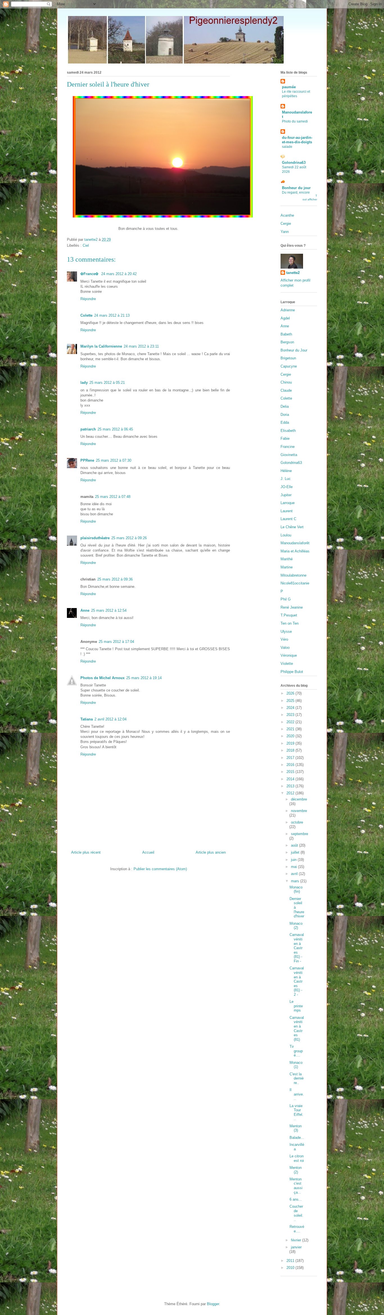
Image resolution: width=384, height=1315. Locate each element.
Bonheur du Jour (294, 350)
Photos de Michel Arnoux (102, 678)
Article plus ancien (211, 852)
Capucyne (289, 366)
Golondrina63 (294, 162)
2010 (290, 1268)
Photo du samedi (295, 121)
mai (294, 867)
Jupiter (286, 495)
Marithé (287, 559)
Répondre (88, 299)
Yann (285, 232)
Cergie (286, 223)
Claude (286, 390)
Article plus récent (86, 852)
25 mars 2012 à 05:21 (107, 382)
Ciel (86, 245)
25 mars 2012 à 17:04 (116, 642)
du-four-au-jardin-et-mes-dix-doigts (297, 139)
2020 (290, 736)
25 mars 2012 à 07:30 (113, 460)
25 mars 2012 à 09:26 (129, 538)
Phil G (286, 599)
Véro (284, 639)
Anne (84, 610)
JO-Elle (287, 487)
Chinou (286, 382)
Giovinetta (289, 455)
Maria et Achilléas (295, 551)
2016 (290, 765)
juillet (296, 852)
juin (294, 860)
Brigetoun (288, 358)
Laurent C (288, 519)
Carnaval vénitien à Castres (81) (297, 1028)
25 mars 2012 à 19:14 (144, 678)
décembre (299, 799)
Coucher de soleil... (296, 1213)
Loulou (286, 535)
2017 (290, 758)
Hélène (286, 471)
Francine (288, 447)
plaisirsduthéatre (95, 538)
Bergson (287, 342)
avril (295, 874)
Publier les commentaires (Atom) (160, 869)
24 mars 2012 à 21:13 (112, 315)
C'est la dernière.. (297, 1078)
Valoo (285, 647)
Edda (285, 422)
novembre (299, 811)
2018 (290, 750)
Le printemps (296, 1005)
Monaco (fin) (296, 889)
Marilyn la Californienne (101, 346)
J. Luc (286, 479)
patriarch (88, 429)
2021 (290, 729)
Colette (86, 315)
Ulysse (286, 631)
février (296, 1240)
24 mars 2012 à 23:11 (141, 346)
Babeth (286, 334)
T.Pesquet (289, 615)
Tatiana (86, 719)
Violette (287, 663)
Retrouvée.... (297, 1229)
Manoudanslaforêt (295, 543)
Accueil (148, 852)
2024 (290, 708)
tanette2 (293, 273)
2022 (290, 722)
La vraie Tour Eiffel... (296, 1112)
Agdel (285, 318)
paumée (289, 87)
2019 (290, 743)
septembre (299, 834)
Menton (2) (296, 1170)
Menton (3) (296, 1128)
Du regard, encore (296, 192)
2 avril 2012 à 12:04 (110, 719)
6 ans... (296, 1199)
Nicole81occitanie (295, 583)
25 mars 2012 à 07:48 (112, 497)
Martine (287, 567)
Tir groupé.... (296, 1050)
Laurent (287, 511)
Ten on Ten (290, 623)
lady (84, 382)
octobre (297, 822)
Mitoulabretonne (293, 575)
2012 (290, 793)
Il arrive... (297, 1094)
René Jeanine (292, 607)
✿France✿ (90, 274)
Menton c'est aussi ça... (296, 1185)
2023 (290, 715)
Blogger (213, 1304)
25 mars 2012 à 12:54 (109, 610)
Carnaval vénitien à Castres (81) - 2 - (297, 981)
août (295, 845)
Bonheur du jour (296, 188)
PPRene (87, 460)
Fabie (285, 438)
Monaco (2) (296, 925)
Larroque (288, 503)
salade (287, 147)
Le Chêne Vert (292, 527)
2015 (290, 772)
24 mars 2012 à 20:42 (119, 274)
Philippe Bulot (292, 672)
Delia (285, 406)
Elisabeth (288, 430)
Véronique (289, 655)
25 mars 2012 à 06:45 (115, 429)
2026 (290, 693)
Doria (285, 414)
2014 (290, 779)
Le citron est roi (297, 1158)
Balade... (297, 1137)
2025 (290, 701)
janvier (296, 1247)
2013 (290, 786)
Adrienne (288, 310)
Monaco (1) (296, 1064)
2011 (290, 1261)
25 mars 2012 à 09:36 (115, 579)
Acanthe (287, 215)
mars (295, 881)
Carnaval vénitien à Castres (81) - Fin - (297, 948)
